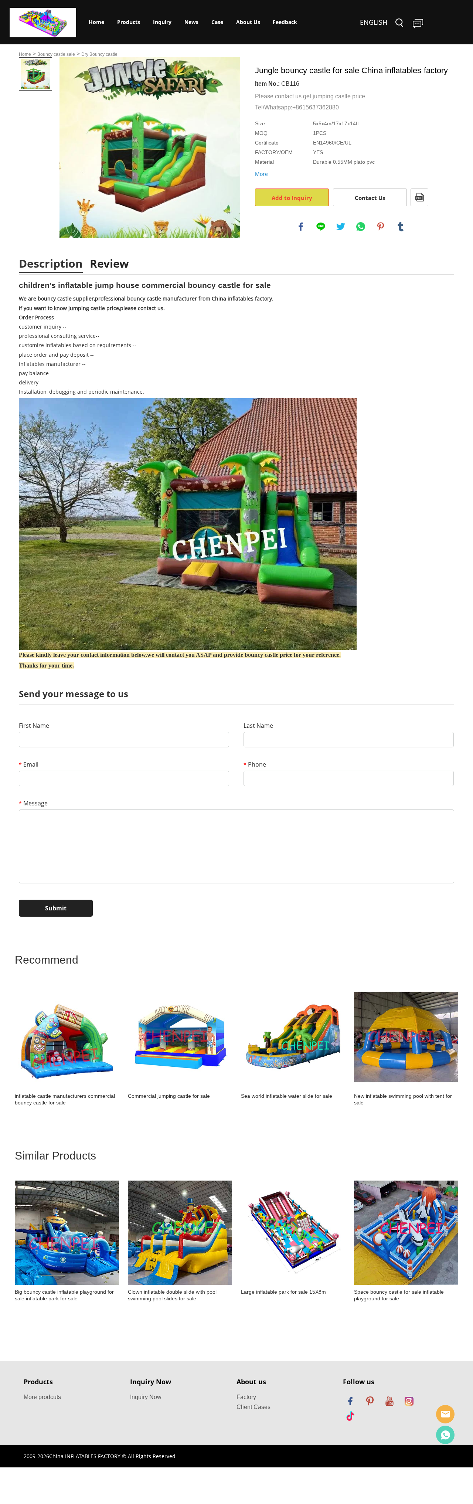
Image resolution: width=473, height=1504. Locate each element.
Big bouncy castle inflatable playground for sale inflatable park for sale (64, 1295)
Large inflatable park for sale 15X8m (283, 1292)
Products (128, 22)
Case (217, 22)
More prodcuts (42, 1397)
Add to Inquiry (292, 197)
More (261, 173)
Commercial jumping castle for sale (169, 1096)
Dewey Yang (445, 1435)
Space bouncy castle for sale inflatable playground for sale (399, 1295)
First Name (34, 726)
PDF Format (419, 197)
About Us (248, 22)
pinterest (380, 226)
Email (28, 764)
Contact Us (370, 197)
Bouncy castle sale (56, 54)
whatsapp (360, 226)
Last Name (258, 726)
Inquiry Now (145, 1397)
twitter (340, 226)
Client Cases (253, 1407)
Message (33, 803)
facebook (300, 226)
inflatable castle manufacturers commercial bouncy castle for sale (65, 1099)
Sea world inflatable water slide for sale (286, 1096)
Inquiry (162, 22)
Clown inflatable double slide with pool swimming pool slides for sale (172, 1295)
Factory (246, 1397)
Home (96, 22)
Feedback (285, 22)
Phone (255, 764)
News (191, 22)
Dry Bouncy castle (99, 54)
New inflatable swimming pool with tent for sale (403, 1099)
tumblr (400, 226)
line (320, 226)
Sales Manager (445, 1414)
